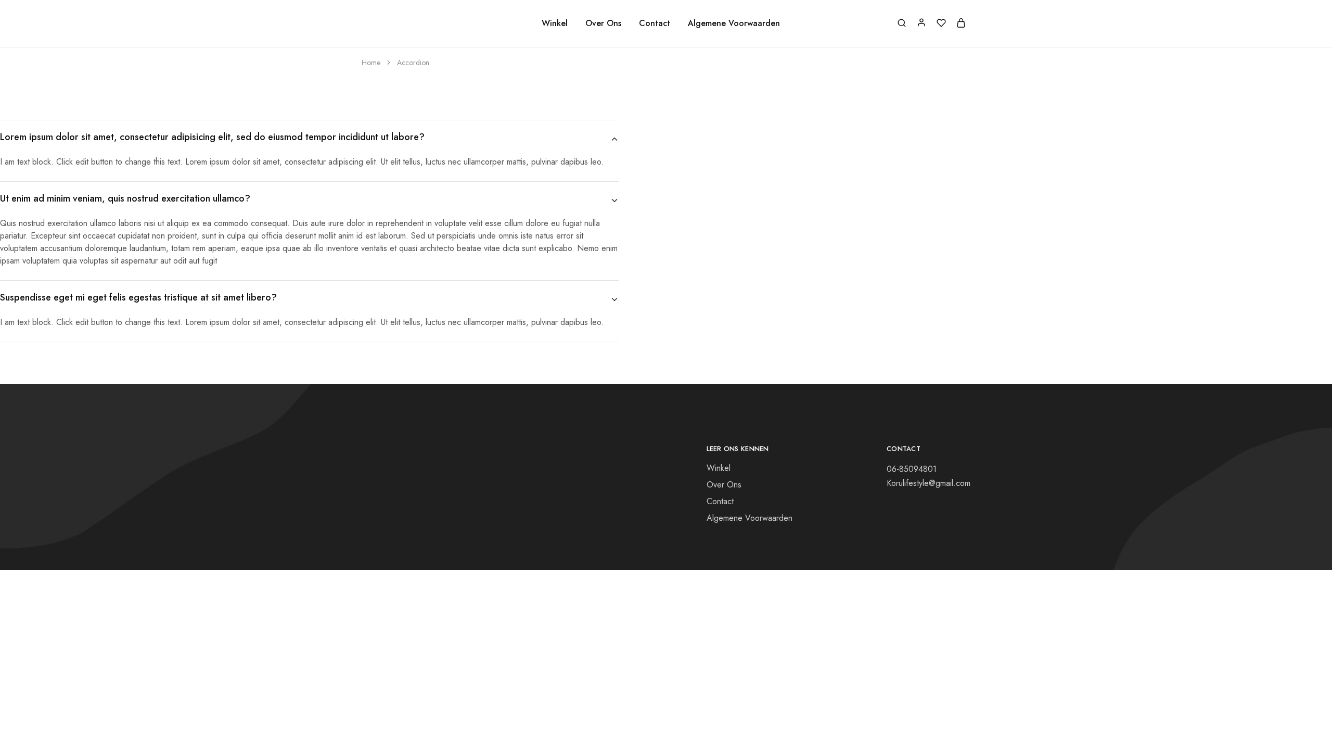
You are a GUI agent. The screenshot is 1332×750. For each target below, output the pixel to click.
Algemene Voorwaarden (734, 23)
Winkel (555, 23)
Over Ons (603, 23)
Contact (654, 23)
